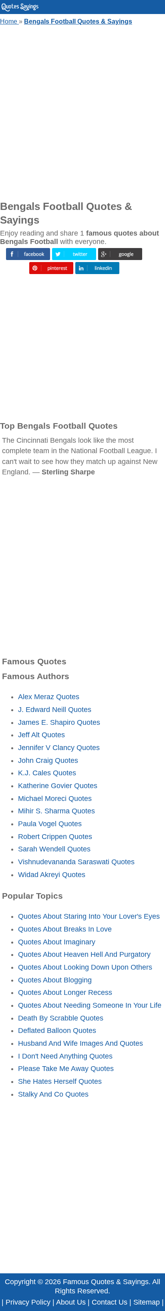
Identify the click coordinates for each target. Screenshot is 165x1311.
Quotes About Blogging (55, 980)
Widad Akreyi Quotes (51, 875)
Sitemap (146, 1302)
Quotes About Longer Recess (65, 992)
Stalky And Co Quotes (53, 1094)
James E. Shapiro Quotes (59, 722)
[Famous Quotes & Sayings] (20, 10)
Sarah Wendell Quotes (54, 849)
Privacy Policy (28, 1302)
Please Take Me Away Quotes (66, 1069)
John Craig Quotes (48, 760)
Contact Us (109, 1302)
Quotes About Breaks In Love (65, 929)
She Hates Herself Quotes (60, 1081)
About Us (71, 1302)
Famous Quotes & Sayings (106, 1282)
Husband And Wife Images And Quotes (80, 1043)
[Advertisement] (82, 111)
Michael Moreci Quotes (55, 799)
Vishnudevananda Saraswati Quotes (76, 862)
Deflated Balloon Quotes (57, 1031)
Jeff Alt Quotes (41, 735)
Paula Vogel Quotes (50, 824)
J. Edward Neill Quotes (54, 710)
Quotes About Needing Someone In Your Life (89, 1005)
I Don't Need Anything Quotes (65, 1056)
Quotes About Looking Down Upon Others (85, 967)
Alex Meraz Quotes (48, 697)
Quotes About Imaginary (56, 942)
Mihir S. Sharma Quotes (56, 811)
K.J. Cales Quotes (47, 773)
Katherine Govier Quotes (57, 786)
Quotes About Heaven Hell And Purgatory (84, 954)
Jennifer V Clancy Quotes (59, 748)
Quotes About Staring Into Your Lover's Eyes (89, 916)
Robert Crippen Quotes (55, 837)
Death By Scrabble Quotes (60, 1018)
